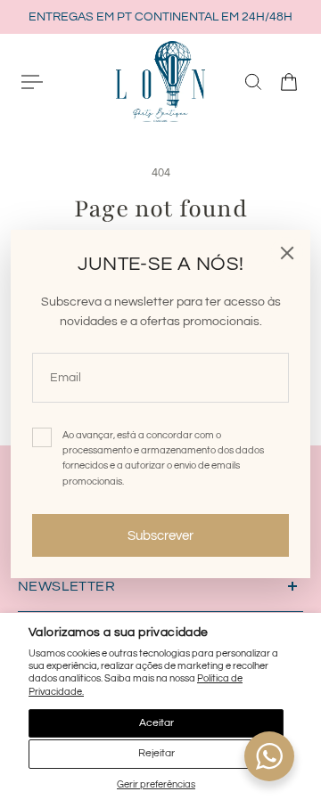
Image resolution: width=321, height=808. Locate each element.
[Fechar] (287, 253)
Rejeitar (156, 753)
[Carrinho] (289, 82)
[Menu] (32, 82)
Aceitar (156, 723)
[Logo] (160, 81)
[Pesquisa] (253, 82)
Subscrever (160, 535)
